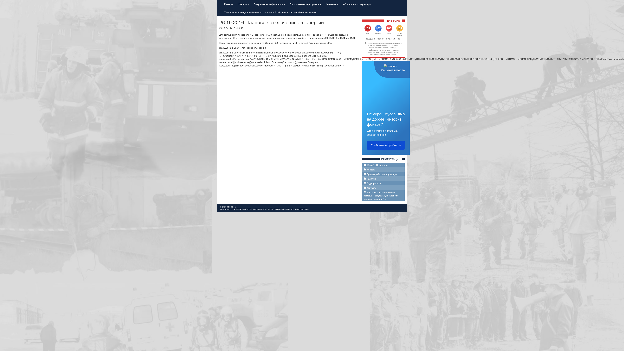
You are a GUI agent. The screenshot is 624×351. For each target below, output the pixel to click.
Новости (242, 4)
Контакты (331, 4)
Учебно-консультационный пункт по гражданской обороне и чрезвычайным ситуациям (270, 12)
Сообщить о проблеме (386, 145)
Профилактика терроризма (304, 4)
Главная (228, 4)
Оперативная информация (268, 4)
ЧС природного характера (357, 4)
